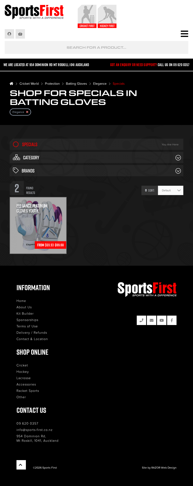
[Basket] (21, 34)
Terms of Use (27, 326)
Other (21, 397)
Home (21, 300)
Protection (52, 83)
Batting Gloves (76, 83)
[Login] (10, 34)
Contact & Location (32, 339)
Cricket (22, 365)
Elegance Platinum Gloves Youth (32, 208)
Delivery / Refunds (31, 332)
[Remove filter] (27, 112)
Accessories (26, 384)
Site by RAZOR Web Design (159, 468)
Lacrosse (23, 378)
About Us (24, 307)
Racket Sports (27, 390)
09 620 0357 (27, 423)
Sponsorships (27, 319)
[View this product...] (38, 200)
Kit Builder (25, 313)
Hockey (22, 371)
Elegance (100, 83)
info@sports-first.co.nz (34, 429)
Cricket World (29, 83)
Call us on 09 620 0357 (174, 64)
